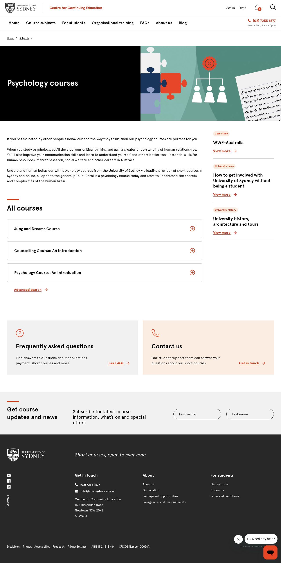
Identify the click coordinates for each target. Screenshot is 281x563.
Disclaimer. (13, 547)
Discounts (217, 490)
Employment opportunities (160, 496)
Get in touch (249, 363)
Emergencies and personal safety (164, 502)
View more (222, 151)
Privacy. (27, 547)
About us (149, 484)
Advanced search (27, 290)
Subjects (24, 38)
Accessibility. (42, 547)
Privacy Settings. (77, 547)
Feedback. (58, 547)
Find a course (219, 484)
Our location (151, 490)
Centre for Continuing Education (76, 8)
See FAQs (115, 363)
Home (10, 38)
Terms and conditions (225, 496)
